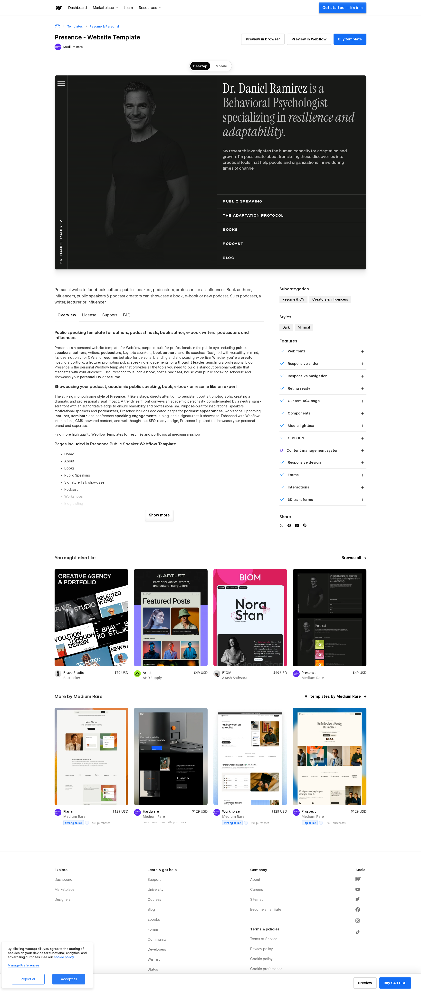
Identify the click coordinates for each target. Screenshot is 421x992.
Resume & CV (293, 299)
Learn (128, 8)
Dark (286, 327)
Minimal (304, 327)
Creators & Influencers (330, 299)
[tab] (67, 315)
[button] (105, 8)
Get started (342, 8)
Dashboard (77, 8)
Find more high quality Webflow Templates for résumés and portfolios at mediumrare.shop (127, 434)
